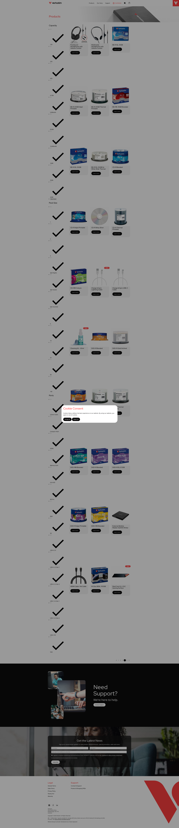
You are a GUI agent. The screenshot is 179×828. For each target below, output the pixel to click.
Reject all (76, 419)
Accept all (67, 419)
